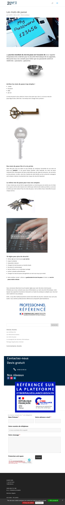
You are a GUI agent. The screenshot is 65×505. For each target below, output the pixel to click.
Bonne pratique (25, 15)
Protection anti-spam (16, 456)
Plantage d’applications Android (14, 342)
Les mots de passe (11, 337)
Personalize (39, 502)
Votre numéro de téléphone (18, 426)
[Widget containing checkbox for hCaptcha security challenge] (20, 461)
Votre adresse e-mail (43, 417)
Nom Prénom (13, 417)
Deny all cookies (29, 502)
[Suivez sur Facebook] (8, 378)
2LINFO (10, 15)
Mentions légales (11, 493)
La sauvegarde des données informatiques (17, 339)
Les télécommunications (12, 334)
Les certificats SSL (11, 332)
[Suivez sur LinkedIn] (14, 378)
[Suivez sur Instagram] (11, 378)
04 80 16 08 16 (21, 370)
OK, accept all (54, 500)
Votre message (14, 435)
